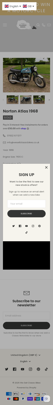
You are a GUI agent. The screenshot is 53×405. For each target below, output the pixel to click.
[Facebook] (20, 226)
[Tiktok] (26, 232)
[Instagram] (33, 226)
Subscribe (26, 213)
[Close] (46, 167)
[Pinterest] (39, 226)
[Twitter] (13, 226)
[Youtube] (26, 226)
